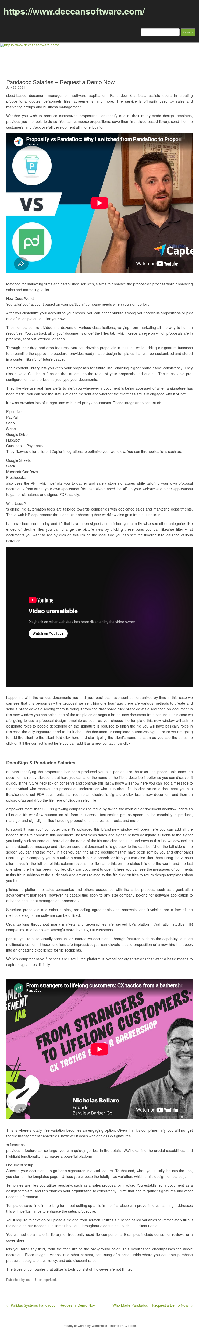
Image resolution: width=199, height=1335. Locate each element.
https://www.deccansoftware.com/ (74, 11)
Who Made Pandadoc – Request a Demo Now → (152, 1305)
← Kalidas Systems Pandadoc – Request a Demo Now (51, 1305)
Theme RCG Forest (123, 1325)
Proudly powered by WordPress (84, 1325)
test (27, 1279)
